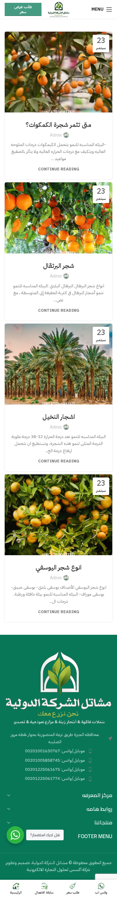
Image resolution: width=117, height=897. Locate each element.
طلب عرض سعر (23, 9)
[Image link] (58, 687)
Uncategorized (58, 112)
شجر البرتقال (58, 265)
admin (56, 135)
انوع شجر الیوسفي (58, 567)
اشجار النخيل (58, 416)
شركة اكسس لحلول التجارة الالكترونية (58, 869)
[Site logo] (58, 9)
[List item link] (58, 751)
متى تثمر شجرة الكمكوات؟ (58, 124)
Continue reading (58, 169)
